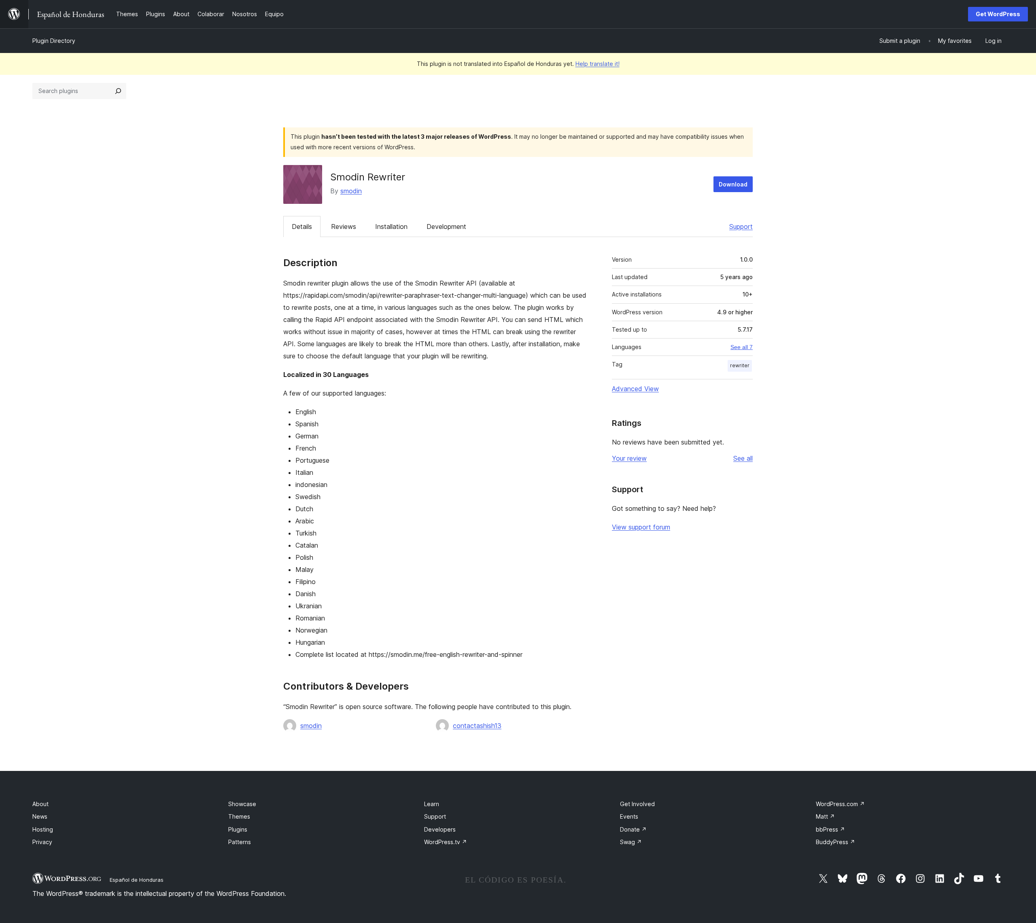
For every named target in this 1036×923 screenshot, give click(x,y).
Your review (629, 458)
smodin (351, 191)
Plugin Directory (53, 40)
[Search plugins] (118, 91)
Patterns (239, 841)
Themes (239, 816)
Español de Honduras (136, 879)
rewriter (739, 365)
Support (741, 226)
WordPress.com (840, 803)
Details (302, 226)
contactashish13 (477, 726)
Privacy (42, 841)
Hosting (42, 829)
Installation (391, 226)
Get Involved (637, 803)
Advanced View (635, 389)
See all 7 (741, 347)
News (39, 816)
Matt (825, 816)
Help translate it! (597, 63)
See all (743, 458)
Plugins (237, 829)
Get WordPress (998, 14)
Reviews (343, 226)
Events (629, 816)
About (40, 803)
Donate (633, 829)
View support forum (641, 527)
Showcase (242, 803)
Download (733, 184)
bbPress (830, 829)
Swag (631, 841)
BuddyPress (835, 841)
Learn (431, 803)
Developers (440, 829)
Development (446, 226)
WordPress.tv (445, 841)
